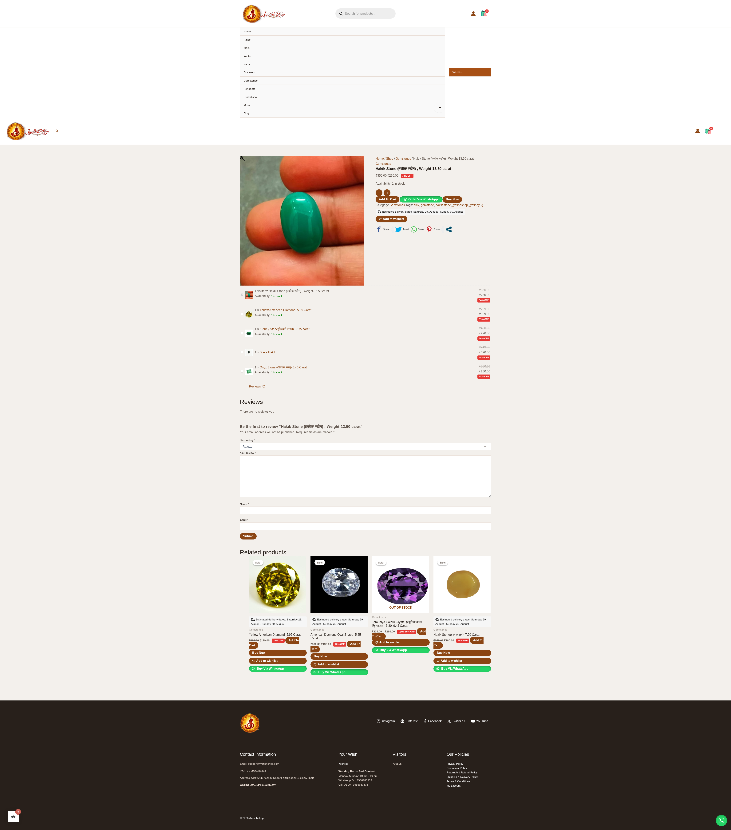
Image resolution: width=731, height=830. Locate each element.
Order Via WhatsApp (423, 199)
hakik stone (443, 205)
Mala (247, 47)
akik (416, 205)
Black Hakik (268, 352)
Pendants (249, 88)
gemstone (427, 205)
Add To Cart (387, 199)
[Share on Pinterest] (433, 229)
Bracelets (249, 72)
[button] (57, 131)
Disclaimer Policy (457, 768)
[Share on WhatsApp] (417, 229)
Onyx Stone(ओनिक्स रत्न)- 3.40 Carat (283, 367)
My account (453, 785)
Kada (247, 64)
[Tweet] (402, 229)
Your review (248, 452)
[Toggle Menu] (439, 108)
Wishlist (457, 72)
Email (244, 519)
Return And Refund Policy (462, 772)
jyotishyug (476, 205)
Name (244, 504)
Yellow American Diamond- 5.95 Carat (285, 310)
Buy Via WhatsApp (270, 668)
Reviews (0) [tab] (257, 386)
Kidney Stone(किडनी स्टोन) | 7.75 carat (284, 329)
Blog (246, 113)
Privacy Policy (455, 763)
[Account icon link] (473, 13)
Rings (247, 39)
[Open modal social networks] (448, 229)
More (247, 105)
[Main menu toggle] (723, 131)
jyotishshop (460, 205)
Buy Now (452, 199)
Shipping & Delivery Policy (462, 776)
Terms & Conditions (458, 781)
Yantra (247, 56)
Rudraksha (250, 96)
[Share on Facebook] (382, 229)
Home (247, 31)
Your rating (247, 440)
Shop (389, 158)
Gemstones (251, 80)
